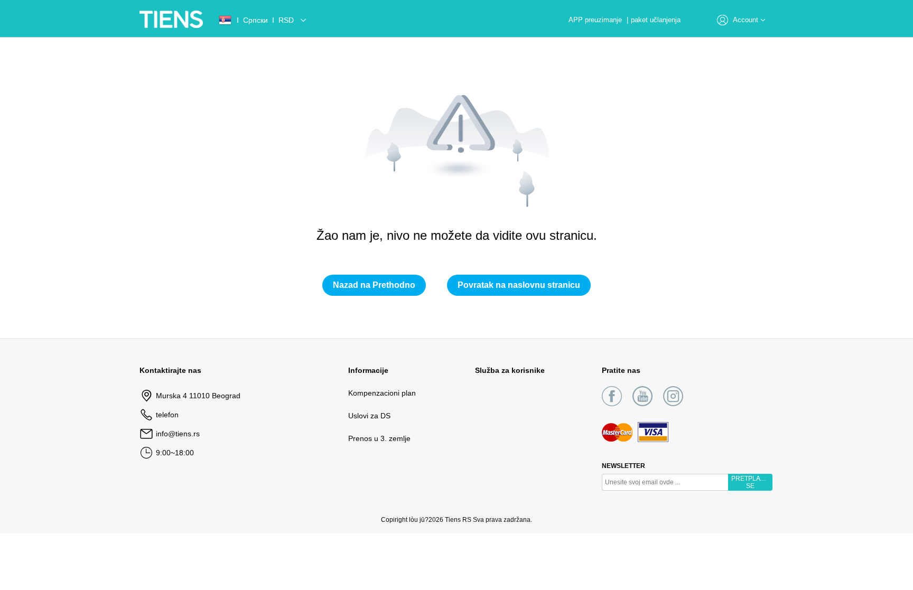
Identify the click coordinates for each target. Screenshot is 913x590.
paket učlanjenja (656, 20)
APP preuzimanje (596, 20)
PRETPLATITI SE (750, 482)
